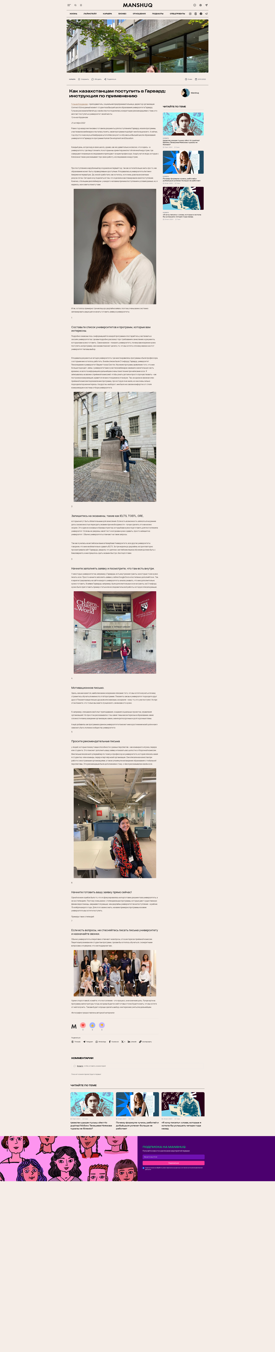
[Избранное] (81, 5)
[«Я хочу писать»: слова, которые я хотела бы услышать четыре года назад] (183, 1104)
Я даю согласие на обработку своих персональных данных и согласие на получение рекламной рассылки (174, 1168)
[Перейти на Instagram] (190, 14)
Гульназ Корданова (79, 104)
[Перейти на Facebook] (201, 14)
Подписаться (173, 1163)
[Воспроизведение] (195, 5)
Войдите (80, 1066)
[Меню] (69, 5)
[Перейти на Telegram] (206, 14)
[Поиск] (75, 5)
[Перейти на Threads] (196, 14)
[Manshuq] (137, 5)
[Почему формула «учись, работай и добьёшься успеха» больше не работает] (137, 1104)
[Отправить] (206, 5)
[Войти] (201, 5)
